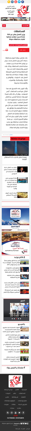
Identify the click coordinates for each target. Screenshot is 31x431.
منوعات (6, 404)
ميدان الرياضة (8, 390)
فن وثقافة (15, 397)
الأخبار (17, 390)
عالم (14, 393)
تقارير (7, 397)
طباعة (4, 50)
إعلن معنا (18, 429)
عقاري (19, 408)
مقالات (13, 404)
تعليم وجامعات (22, 401)
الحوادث (8, 393)
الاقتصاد (23, 397)
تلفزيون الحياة (22, 404)
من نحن (28, 429)
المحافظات (22, 393)
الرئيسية (25, 26)
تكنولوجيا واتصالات (9, 401)
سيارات (12, 408)
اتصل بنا (23, 429)
